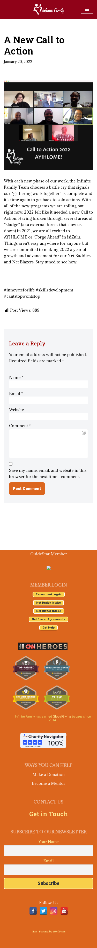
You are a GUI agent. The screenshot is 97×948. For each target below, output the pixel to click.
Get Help (48, 627)
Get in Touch (48, 814)
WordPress (59, 931)
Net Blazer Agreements (48, 619)
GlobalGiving (62, 716)
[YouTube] (64, 911)
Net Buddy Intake (48, 602)
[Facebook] (33, 911)
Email (16, 393)
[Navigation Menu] (87, 9)
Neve (34, 931)
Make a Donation (48, 774)
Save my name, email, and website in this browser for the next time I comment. (47, 473)
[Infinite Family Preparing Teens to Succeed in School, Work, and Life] (48, 9)
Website (16, 409)
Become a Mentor (48, 783)
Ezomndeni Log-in (49, 594)
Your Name (49, 841)
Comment (20, 425)
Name (16, 377)
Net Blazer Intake (48, 611)
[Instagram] (54, 911)
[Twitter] (43, 911)
